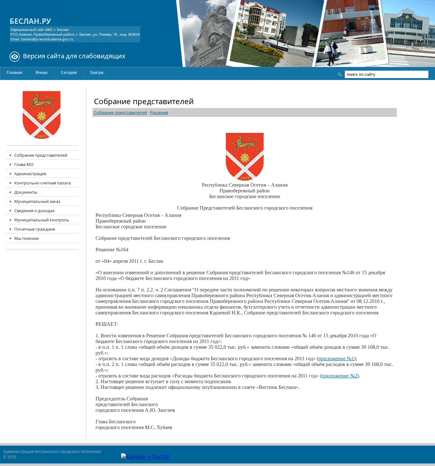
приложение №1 (336, 358)
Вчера (41, 72)
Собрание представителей (120, 112)
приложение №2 (339, 375)
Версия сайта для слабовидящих (74, 56)
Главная (14, 72)
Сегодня (69, 72)
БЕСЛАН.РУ (30, 21)
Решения (159, 112)
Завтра (96, 72)
